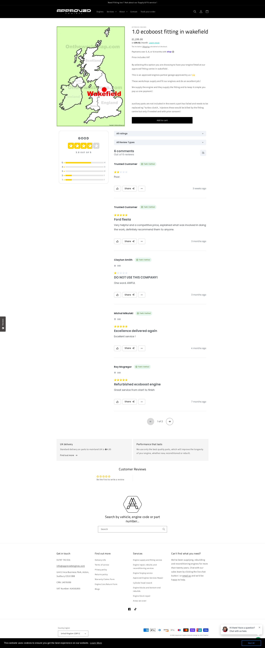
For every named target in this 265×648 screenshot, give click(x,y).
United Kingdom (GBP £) (70, 633)
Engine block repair (141, 596)
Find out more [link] (67, 455)
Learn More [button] (96, 643)
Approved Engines (181, 635)
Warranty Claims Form (105, 579)
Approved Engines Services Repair (148, 578)
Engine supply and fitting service (147, 560)
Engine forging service (143, 573)
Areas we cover (139, 600)
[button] (111, 11)
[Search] (164, 529)
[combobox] (132, 529)
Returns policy (101, 574)
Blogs (97, 589)
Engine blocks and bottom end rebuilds (147, 589)
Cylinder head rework (142, 583)
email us (186, 575)
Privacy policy (101, 569)
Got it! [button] (251, 643)
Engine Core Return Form (106, 584)
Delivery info (100, 560)
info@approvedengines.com (71, 565)
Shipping (145, 46)
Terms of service (102, 565)
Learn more (154, 42)
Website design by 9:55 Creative (197, 635)
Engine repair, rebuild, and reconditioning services (145, 566)
